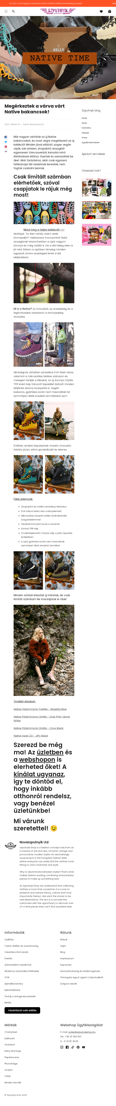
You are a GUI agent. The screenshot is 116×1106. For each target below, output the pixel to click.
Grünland (10, 1044)
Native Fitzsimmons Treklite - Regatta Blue (40, 709)
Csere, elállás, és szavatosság (21, 945)
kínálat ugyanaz (39, 774)
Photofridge (11, 1063)
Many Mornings (13, 1050)
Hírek (84, 118)
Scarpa (9, 1069)
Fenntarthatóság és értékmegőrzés (80, 971)
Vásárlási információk (16, 952)
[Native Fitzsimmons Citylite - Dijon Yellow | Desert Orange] (44, 420)
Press (84, 137)
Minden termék (13, 1082)
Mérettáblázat (12, 990)
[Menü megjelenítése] (6, 11)
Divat (84, 123)
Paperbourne (12, 1057)
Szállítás (9, 939)
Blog (62, 952)
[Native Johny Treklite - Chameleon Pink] (44, 650)
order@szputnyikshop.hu (81, 1032)
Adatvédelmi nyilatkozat (18, 964)
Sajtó (63, 945)
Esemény (86, 127)
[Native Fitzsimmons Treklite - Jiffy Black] (44, 570)
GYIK (7, 977)
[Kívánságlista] (101, 11)
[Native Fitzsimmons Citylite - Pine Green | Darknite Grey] (44, 474)
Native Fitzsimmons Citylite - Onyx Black (38, 728)
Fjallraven (10, 1038)
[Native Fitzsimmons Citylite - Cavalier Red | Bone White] (44, 344)
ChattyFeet (11, 1032)
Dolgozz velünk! (68, 983)
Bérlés (8, 1002)
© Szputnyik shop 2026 (16, 1095)
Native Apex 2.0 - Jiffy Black (31, 735)
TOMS (8, 1076)
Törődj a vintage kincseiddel (20, 996)
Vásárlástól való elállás (22, 1010)
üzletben (50, 752)
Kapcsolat (65, 964)
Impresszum (67, 958)
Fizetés (8, 958)
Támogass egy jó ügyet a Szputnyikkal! (81, 977)
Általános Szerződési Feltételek (22, 971)
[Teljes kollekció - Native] (44, 213)
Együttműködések (91, 142)
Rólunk (63, 939)
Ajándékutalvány (14, 983)
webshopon (37, 759)
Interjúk (85, 132)
